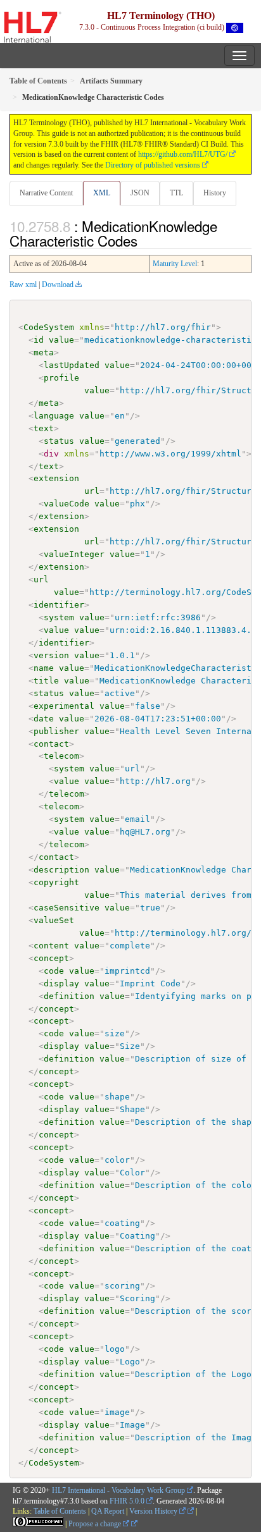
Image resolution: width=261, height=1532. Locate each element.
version (51, 655)
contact (51, 744)
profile (61, 378)
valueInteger (74, 554)
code (54, 971)
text (44, 428)
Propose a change (95, 1523)
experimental (64, 706)
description (61, 869)
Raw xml (23, 284)
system (59, 617)
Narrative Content (46, 192)
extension (56, 478)
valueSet (54, 920)
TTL (176, 192)
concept (51, 958)
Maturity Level (175, 263)
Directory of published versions (152, 165)
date (44, 718)
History (214, 192)
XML (101, 192)
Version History (154, 1511)
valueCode (66, 503)
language (54, 415)
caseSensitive (66, 907)
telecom (61, 756)
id (39, 340)
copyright (56, 882)
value (61, 340)
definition (69, 996)
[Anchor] (144, 240)
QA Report (107, 1511)
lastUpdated (71, 365)
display (61, 983)
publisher (56, 731)
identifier (59, 605)
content (51, 945)
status (59, 441)
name (44, 668)
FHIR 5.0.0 (127, 1501)
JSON (140, 192)
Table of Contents (60, 1511)
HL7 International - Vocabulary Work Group (118, 1490)
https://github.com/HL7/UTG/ (182, 154)
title (46, 680)
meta (44, 352)
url (91, 491)
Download (57, 284)
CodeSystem (48, 327)
